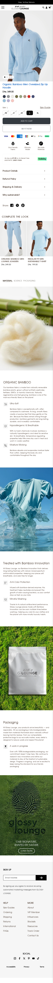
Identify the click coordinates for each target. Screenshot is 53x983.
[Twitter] (17, 205)
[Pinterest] (23, 205)
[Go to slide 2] (7, 77)
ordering (7, 912)
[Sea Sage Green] (20, 96)
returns (6, 921)
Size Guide (45, 107)
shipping (7, 917)
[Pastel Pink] (12, 100)
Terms (42, 967)
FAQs (5, 931)
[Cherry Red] (28, 96)
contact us (33, 935)
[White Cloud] (12, 96)
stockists (31, 921)
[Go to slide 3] (9, 77)
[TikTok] (38, 958)
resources (32, 926)
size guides (8, 907)
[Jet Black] (4, 96)
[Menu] (3, 7)
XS (6, 113)
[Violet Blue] (33, 96)
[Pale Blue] (4, 100)
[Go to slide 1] (4, 77)
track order (33, 931)
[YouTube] (33, 958)
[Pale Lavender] (8, 100)
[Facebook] (12, 205)
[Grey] (8, 96)
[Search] (43, 7)
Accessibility (10, 967)
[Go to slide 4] (11, 77)
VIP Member (34, 912)
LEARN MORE (27, 851)
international (9, 926)
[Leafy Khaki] (16, 96)
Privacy (26, 967)
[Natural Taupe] (24, 96)
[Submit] (41, 877)
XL (38, 113)
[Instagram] (14, 958)
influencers (33, 917)
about (31, 907)
